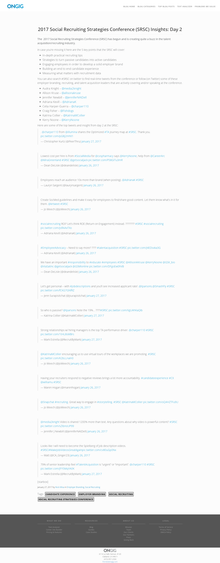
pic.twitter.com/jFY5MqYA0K (57, 468)
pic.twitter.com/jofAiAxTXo (56, 228)
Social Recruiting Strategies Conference (66, 499)
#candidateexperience (154, 378)
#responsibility (77, 262)
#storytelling (104, 402)
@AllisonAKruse (135, 262)
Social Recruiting (92, 487)
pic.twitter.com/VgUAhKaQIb (126, 310)
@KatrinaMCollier (74, 115)
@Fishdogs (67, 111)
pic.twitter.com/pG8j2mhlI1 (57, 136)
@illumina (71, 132)
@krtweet (54, 204)
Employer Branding (75, 487)
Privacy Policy (165, 529)
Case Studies (91, 532)
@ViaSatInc (47, 266)
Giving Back (129, 540)
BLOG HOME (129, 6)
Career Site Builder (54, 529)
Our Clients (128, 532)
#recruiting (61, 402)
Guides (91, 529)
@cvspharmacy (104, 156)
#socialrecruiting (51, 224)
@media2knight (71, 88)
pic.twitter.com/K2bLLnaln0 (57, 358)
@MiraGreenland (51, 160)
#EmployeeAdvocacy (53, 247)
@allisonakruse (71, 93)
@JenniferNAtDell (76, 97)
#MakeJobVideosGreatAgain (65, 450)
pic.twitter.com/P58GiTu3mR (105, 160)
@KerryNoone (70, 120)
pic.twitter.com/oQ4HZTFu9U (160, 402)
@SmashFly (159, 286)
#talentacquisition (108, 247)
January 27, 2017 (91, 141)
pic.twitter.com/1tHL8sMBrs (57, 334)
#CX (171, 378)
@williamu (47, 382)
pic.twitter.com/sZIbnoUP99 (57, 426)
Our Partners (128, 535)
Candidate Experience (60, 494)
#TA (106, 132)
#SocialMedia (82, 156)
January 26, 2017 (89, 165)
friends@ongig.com (110, 561)
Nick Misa (59, 487)
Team (128, 529)
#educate (95, 262)
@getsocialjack (79, 160)
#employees (109, 262)
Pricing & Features (54, 532)
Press (128, 537)
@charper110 (80, 106)
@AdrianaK (69, 102)
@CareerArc (157, 156)
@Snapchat (47, 402)
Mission (128, 527)
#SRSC (132, 132)
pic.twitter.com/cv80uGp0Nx (99, 450)
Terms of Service (166, 527)
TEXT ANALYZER (184, 6)
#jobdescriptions (80, 286)
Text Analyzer (54, 527)
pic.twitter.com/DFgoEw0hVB (106, 266)
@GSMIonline (81, 266)
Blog (91, 527)
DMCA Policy (166, 532)
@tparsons (145, 286)
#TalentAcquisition (87, 464)
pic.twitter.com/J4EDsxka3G (144, 247)
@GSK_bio (169, 262)
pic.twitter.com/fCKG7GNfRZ (57, 290)
